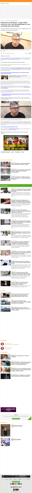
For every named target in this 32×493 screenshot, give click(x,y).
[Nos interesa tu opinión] (16, 476)
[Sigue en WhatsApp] (29, 53)
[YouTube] (15, 484)
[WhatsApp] (5, 53)
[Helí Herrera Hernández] (2, 348)
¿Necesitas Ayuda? (16, 481)
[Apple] (19, 484)
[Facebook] (1, 53)
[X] (3, 53)
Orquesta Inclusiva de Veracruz (14, 128)
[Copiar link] (11, 53)
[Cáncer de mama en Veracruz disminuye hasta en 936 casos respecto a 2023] (5, 164)
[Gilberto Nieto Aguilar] (2, 344)
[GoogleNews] (17, 484)
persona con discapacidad (16, 68)
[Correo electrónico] (9, 53)
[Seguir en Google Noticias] (30, 53)
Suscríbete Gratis (16, 418)
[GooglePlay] (21, 484)
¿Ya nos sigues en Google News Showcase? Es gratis (9, 126)
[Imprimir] (13, 53)
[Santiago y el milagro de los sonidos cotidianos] (5, 357)
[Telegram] (7, 53)
